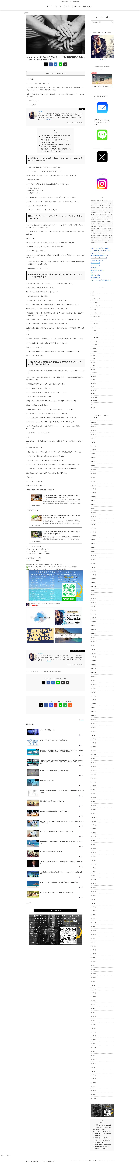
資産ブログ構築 (95, 275)
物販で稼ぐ (94, 268)
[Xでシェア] (46, 64)
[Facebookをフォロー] (70, 123)
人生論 (46, 671)
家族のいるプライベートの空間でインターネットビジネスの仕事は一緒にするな (55, 141)
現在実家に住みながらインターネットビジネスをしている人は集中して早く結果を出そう (55, 145)
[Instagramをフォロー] (72, 123)
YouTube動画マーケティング (100, 255)
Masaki (40, 111)
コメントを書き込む (55, 910)
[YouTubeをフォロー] (75, 123)
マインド (41, 671)
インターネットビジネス (33, 671)
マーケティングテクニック (99, 258)
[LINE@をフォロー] (77, 123)
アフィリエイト (95, 265)
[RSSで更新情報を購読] (82, 123)
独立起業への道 (95, 277)
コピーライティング (97, 260)
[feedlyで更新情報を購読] (79, 123)
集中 (60, 671)
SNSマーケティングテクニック (100, 250)
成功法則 (52, 671)
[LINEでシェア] (60, 64)
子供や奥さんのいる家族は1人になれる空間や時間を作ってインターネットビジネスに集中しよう (56, 150)
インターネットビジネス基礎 (100, 248)
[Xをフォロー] (68, 123)
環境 (56, 671)
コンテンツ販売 (95, 263)
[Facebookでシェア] (51, 64)
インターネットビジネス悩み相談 (101, 280)
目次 (55, 130)
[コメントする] (67, 682)
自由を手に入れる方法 (97, 270)
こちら (49, 119)
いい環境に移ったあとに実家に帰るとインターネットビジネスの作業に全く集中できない (55, 136)
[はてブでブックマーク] (55, 64)
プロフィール (102, 59)
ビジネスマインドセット (98, 253)
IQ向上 (93, 273)
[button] (65, 64)
